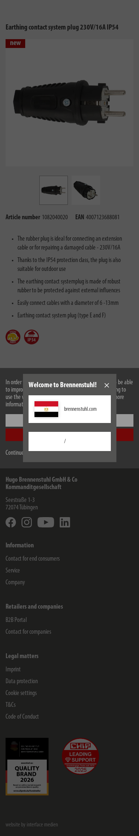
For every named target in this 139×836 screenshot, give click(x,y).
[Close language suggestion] (107, 385)
